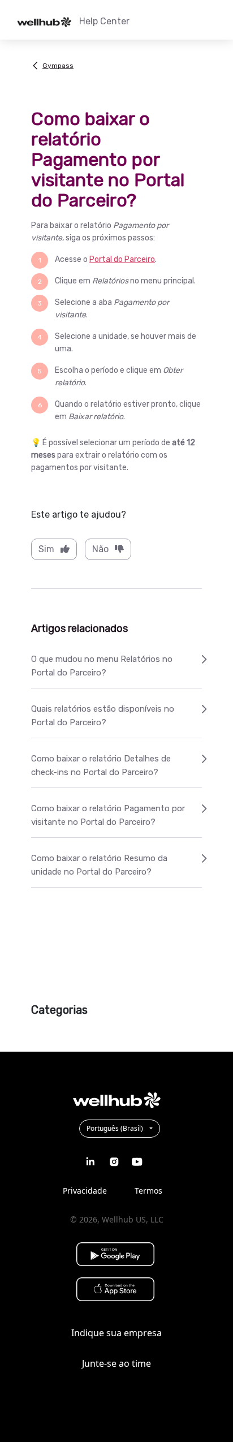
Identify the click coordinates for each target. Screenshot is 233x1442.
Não (100, 549)
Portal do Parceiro (122, 259)
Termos (148, 1190)
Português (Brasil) (116, 1128)
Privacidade (85, 1190)
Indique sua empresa (116, 1333)
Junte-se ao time (116, 1363)
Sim (46, 549)
